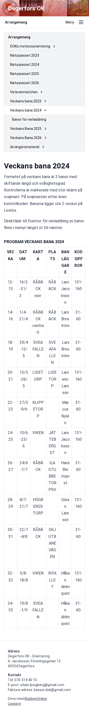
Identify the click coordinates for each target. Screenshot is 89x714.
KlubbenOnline (35, 699)
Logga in (14, 704)
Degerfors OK (26, 8)
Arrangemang (19, 37)
